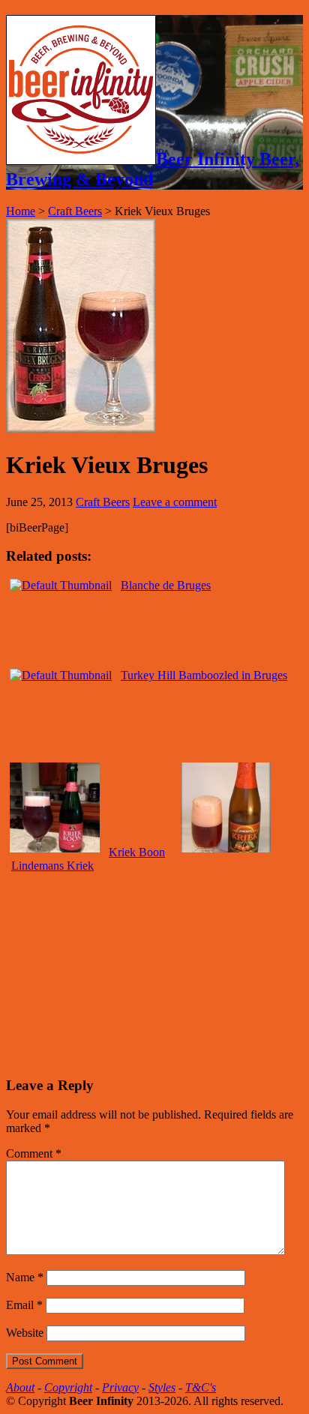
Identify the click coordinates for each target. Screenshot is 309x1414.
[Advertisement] (118, 966)
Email (24, 1305)
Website (25, 1332)
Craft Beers (75, 211)
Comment (34, 1153)
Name (25, 1277)
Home (20, 211)
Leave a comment (175, 502)
